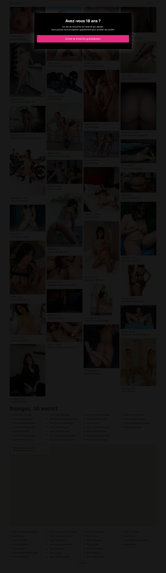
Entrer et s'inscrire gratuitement (83, 38)
